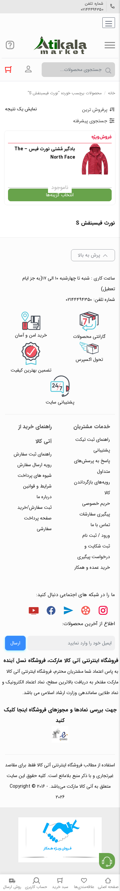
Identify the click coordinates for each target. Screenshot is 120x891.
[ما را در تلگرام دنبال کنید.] (68, 611)
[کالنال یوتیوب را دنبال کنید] (33, 611)
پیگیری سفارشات (94, 514)
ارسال (15, 643)
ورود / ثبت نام (96, 535)
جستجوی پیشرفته (90, 121)
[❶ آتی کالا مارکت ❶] (60, 45)
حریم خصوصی (96, 503)
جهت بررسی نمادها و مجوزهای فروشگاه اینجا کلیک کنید (60, 715)
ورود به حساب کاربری (28, 69)
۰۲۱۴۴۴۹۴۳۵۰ (92, 10)
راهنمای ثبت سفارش (33, 454)
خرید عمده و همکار (92, 567)
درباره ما (44, 496)
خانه (111, 93)
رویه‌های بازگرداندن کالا (92, 487)
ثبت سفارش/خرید (34, 507)
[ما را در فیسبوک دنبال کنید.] (51, 611)
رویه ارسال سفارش (34, 464)
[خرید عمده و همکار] (60, 840)
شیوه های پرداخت (35, 475)
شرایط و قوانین (37, 486)
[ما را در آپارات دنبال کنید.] (85, 611)
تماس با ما (100, 524)
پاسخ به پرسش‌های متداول (92, 466)
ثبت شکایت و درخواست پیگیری (93, 551)
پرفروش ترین (94, 109)
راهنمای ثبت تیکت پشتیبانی (92, 445)
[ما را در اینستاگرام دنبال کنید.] (103, 611)
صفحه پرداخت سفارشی (38, 523)
